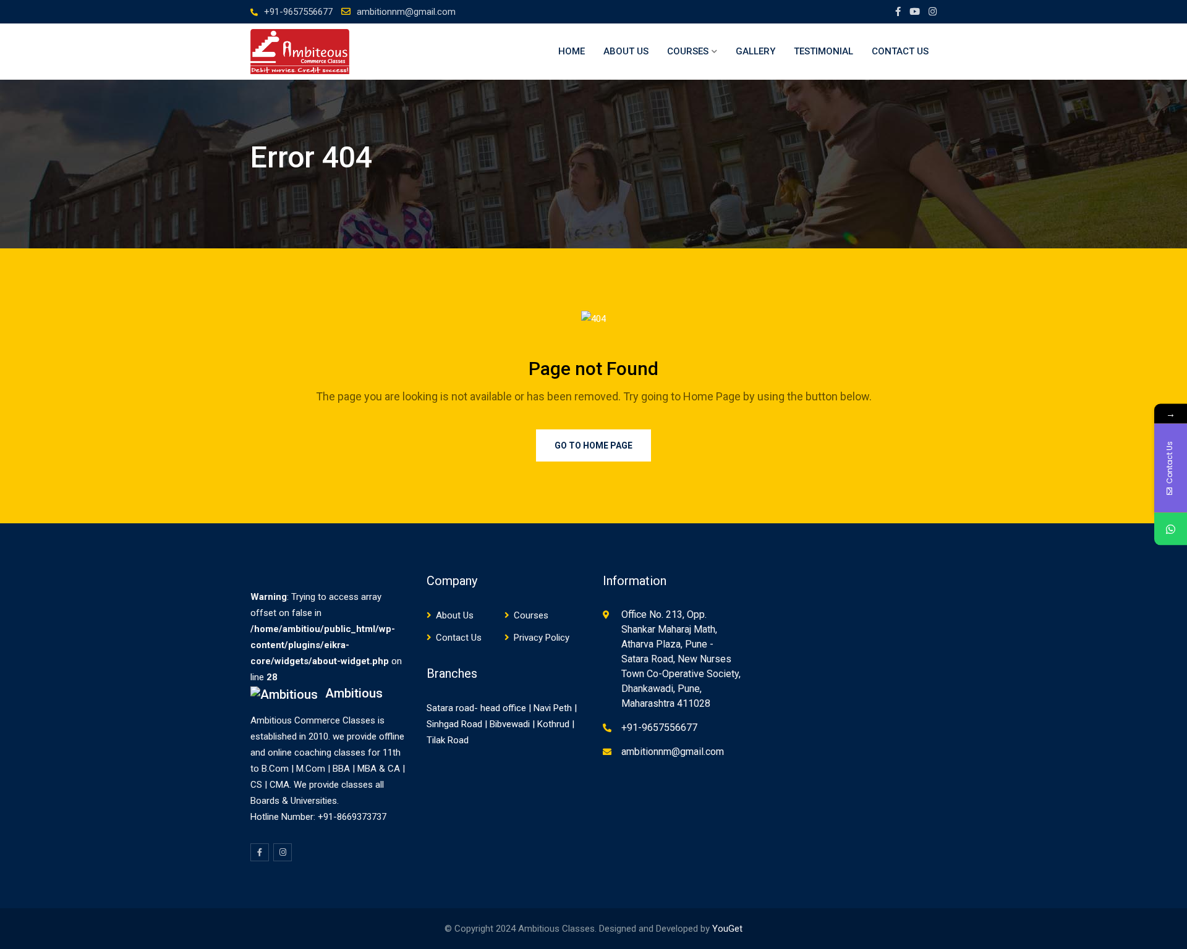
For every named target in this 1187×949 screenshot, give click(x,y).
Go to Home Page (593, 445)
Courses (687, 51)
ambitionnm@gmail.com (406, 11)
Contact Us (900, 51)
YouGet (727, 928)
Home (571, 51)
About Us (626, 51)
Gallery (755, 51)
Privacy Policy (541, 637)
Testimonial (823, 51)
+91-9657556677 (298, 11)
